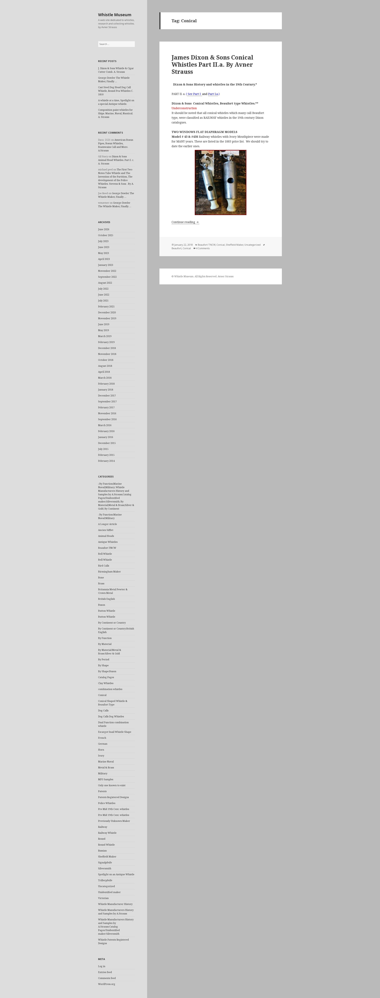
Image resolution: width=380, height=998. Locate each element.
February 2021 (106, 306)
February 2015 (106, 455)
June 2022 (103, 294)
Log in (101, 966)
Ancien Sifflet (105, 530)
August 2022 (105, 282)
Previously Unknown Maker (114, 821)
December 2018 (107, 348)
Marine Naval (106, 761)
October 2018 (105, 360)
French (102, 737)
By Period (103, 659)
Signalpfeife (105, 862)
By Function (105, 638)
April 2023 (104, 259)
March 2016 (104, 425)
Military (102, 773)
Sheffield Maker (107, 856)
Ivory (101, 755)
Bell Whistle (105, 553)
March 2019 (104, 336)
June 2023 (103, 247)
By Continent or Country (112, 622)
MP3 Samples (105, 779)
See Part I (194, 94)
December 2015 (107, 443)
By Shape (103, 665)
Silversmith (104, 868)
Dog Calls (103, 710)
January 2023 (105, 265)
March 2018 (104, 377)
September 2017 (107, 401)
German (102, 743)
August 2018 (105, 365)
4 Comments (203, 248)
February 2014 (106, 460)
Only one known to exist (111, 785)
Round (101, 838)
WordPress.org (106, 984)
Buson (101, 604)
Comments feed (107, 978)
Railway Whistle (107, 832)
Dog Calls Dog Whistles (111, 716)
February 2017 (106, 407)
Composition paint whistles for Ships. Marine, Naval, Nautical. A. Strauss (115, 113)
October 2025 (105, 235)
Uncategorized (106, 886)
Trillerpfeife (105, 880)
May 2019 (103, 330)
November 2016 (107, 413)
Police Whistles (106, 803)
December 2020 (107, 312)
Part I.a (213, 94)
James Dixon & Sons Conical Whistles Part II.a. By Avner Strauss (212, 64)
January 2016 (105, 437)
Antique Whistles (108, 542)
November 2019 (107, 318)
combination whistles (110, 689)
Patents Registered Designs (113, 797)
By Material (104, 644)
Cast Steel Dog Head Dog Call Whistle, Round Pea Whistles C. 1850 (115, 91)
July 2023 (103, 241)
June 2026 (103, 229)
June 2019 (103, 324)
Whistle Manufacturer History (115, 904)
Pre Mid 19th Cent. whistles (113, 809)
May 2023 (103, 253)
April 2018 (104, 371)
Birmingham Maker (109, 571)
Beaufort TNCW (107, 547)
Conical (102, 695)
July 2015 (103, 449)
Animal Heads (106, 536)
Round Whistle (106, 844)
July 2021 (103, 300)
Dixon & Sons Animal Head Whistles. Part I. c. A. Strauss (116, 160)
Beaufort (177, 248)
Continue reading (185, 222)
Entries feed (105, 972)
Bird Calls (103, 565)
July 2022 (103, 288)
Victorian (103, 898)
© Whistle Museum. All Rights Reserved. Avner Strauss (202, 276)
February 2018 (106, 383)
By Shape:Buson (107, 671)
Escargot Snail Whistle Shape (114, 732)
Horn (101, 749)
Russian (102, 850)
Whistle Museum (114, 14)
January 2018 (105, 389)
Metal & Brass (106, 767)
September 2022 (107, 276)
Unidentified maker (109, 892)
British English (106, 599)
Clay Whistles (105, 683)
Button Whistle (106, 610)
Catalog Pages (106, 677)
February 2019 (106, 342)
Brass (101, 583)
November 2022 (107, 271)
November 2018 (107, 354)
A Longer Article (107, 524)
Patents (102, 791)
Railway (102, 827)
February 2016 (106, 431)
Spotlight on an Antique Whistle (116, 874)
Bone (101, 577)
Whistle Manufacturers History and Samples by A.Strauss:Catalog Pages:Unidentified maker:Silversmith (116, 926)
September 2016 (107, 419)
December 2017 (107, 395)
